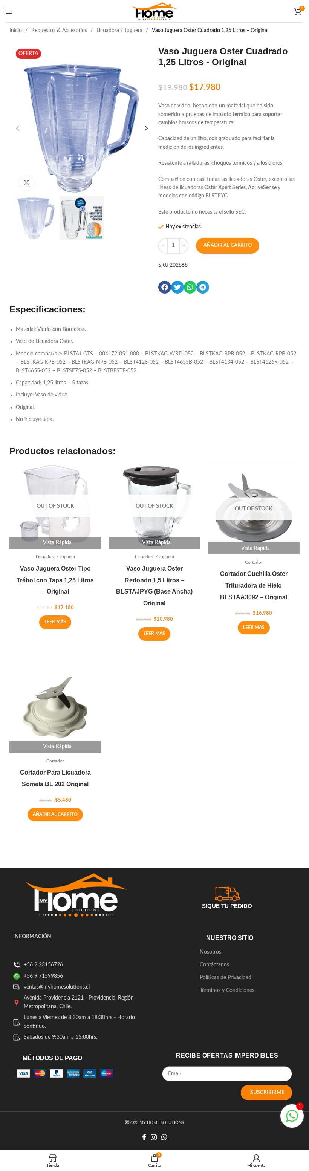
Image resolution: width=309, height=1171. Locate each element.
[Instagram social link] (153, 1137)
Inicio (16, 30)
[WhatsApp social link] (164, 1137)
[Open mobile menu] (9, 11)
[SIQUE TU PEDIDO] (227, 893)
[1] (292, 1120)
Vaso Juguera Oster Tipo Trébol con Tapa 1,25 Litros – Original (55, 580)
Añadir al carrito (227, 245)
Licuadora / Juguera (120, 30)
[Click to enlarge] (26, 182)
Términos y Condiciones (227, 990)
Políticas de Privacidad (225, 977)
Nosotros (210, 952)
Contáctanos (214, 964)
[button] (164, 287)
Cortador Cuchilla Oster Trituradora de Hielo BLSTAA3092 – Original (254, 585)
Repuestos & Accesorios (60, 30)
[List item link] (16, 965)
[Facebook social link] (144, 1137)
